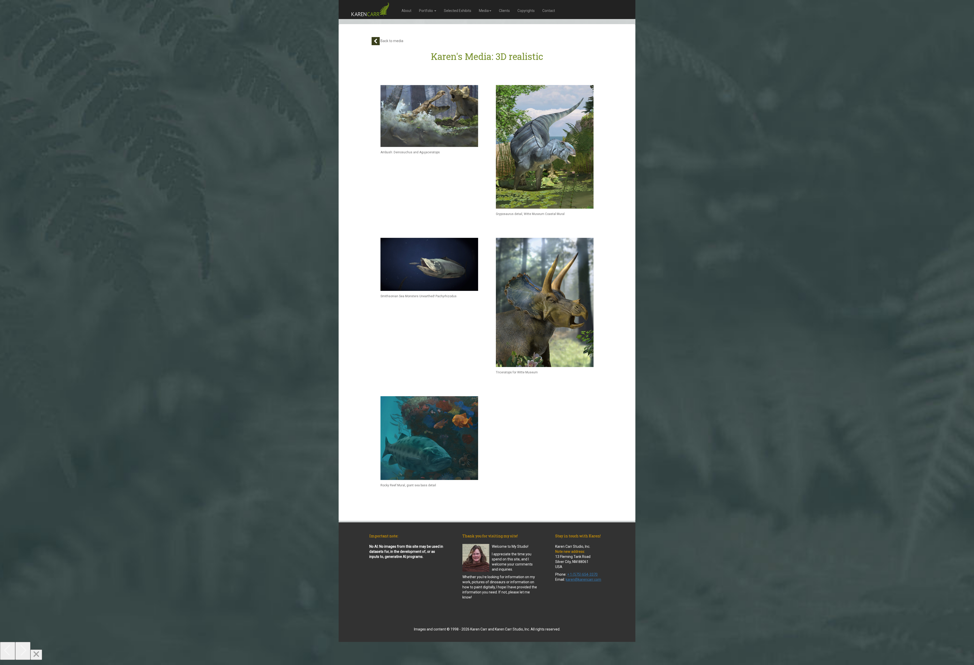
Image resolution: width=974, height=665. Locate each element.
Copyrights (526, 11)
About (406, 11)
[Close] (36, 655)
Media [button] (484, 11)
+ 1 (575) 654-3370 (582, 574)
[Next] (22, 651)
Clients (504, 11)
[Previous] (7, 651)
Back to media (391, 41)
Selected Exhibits (457, 11)
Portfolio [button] (426, 11)
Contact (548, 11)
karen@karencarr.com (583, 579)
